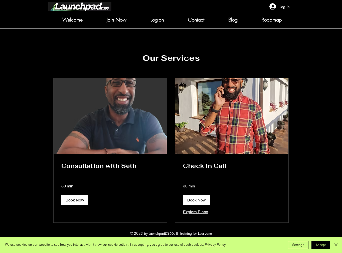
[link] (110, 166)
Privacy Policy (215, 245)
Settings (298, 245)
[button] (74, 200)
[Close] (336, 245)
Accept (321, 245)
